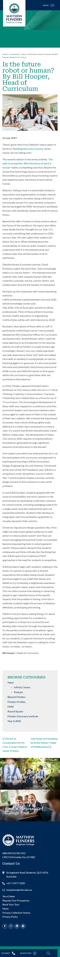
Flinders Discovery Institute (23, 716)
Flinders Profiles (16, 701)
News (11, 682)
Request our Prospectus (24, 780)
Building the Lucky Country (28, 148)
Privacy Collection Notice (16, 912)
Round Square (15, 711)
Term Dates (8, 896)
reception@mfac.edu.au (19, 889)
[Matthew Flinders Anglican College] (18, 839)
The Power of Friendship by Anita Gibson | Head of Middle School (44, 742)
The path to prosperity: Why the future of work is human (27, 163)
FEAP (11, 706)
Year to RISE (14, 721)
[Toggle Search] (48, 953)
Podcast (18, 692)
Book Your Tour (24, 811)
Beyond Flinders (16, 696)
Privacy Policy (10, 916)
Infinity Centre (22, 687)
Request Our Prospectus (15, 900)
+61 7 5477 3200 (15, 883)
